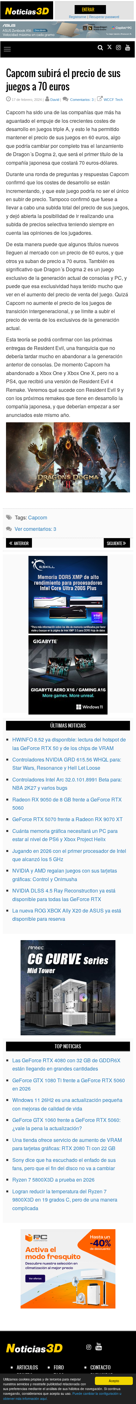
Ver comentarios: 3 (35, 528)
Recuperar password (104, 17)
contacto (100, 1367)
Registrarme (77, 17)
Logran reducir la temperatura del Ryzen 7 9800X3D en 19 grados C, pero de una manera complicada (64, 1200)
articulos (27, 1367)
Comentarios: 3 (81, 100)
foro (59, 1367)
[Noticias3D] (26, 11)
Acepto (114, 1380)
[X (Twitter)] (109, 47)
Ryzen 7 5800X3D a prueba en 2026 (53, 1179)
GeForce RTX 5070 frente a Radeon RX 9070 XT (67, 819)
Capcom (37, 517)
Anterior (21, 543)
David (54, 100)
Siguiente (115, 543)
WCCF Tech (113, 100)
